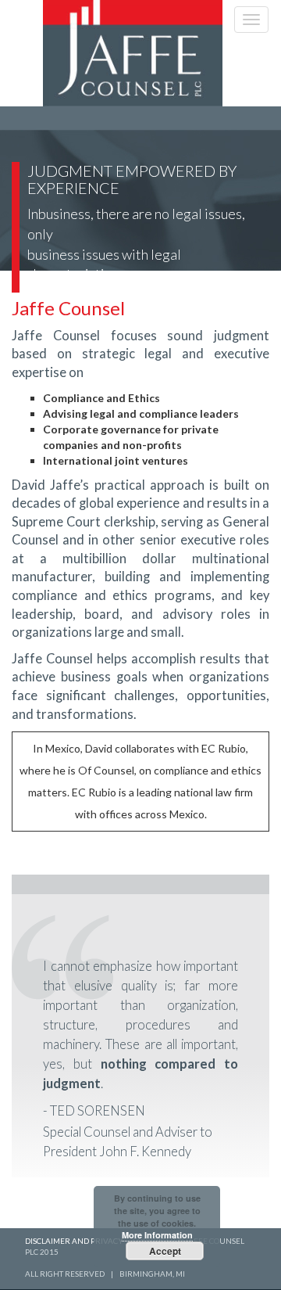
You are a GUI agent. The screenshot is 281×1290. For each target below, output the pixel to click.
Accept (165, 1251)
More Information (157, 1235)
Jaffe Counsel (68, 307)
